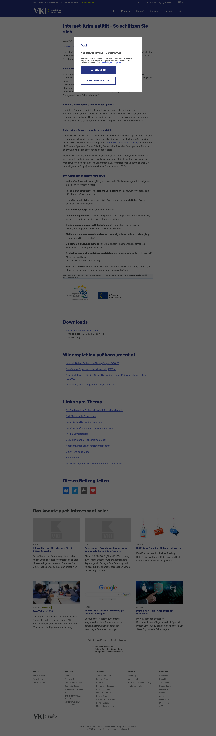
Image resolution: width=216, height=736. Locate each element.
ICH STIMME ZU (98, 70)
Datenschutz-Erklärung (111, 62)
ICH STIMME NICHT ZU (98, 80)
